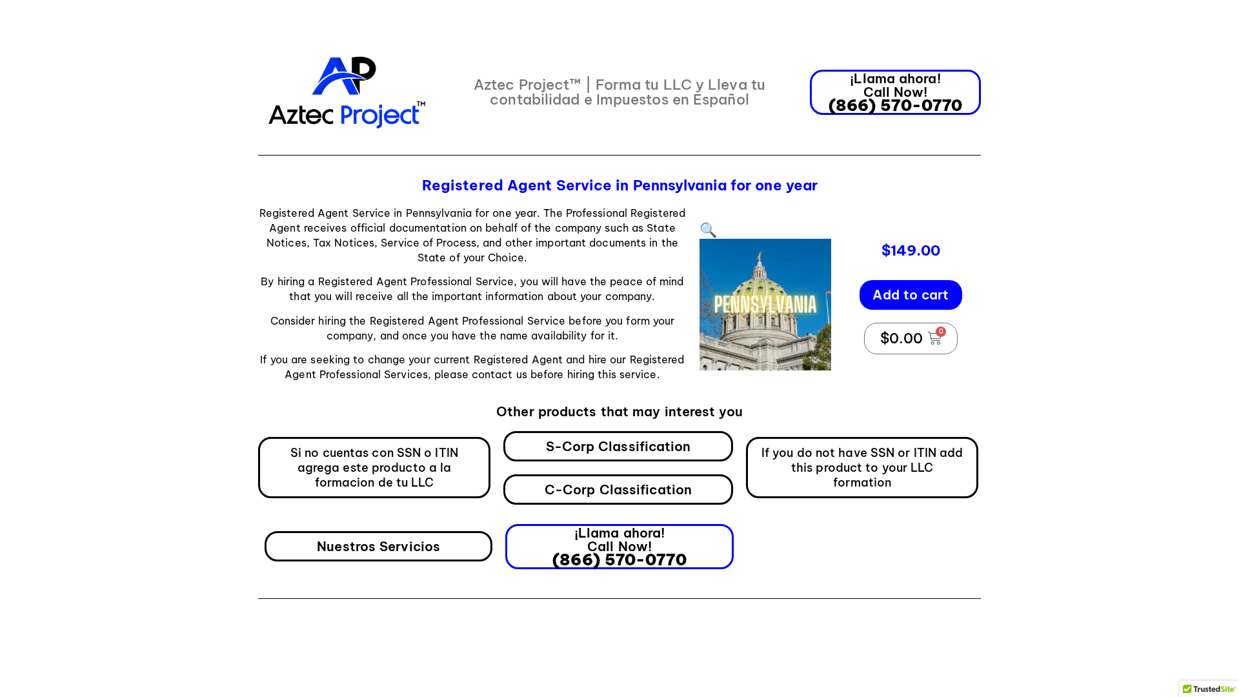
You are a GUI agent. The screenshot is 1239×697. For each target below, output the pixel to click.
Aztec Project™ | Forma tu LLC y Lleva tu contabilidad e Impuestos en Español (619, 92)
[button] (708, 230)
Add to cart (910, 295)
